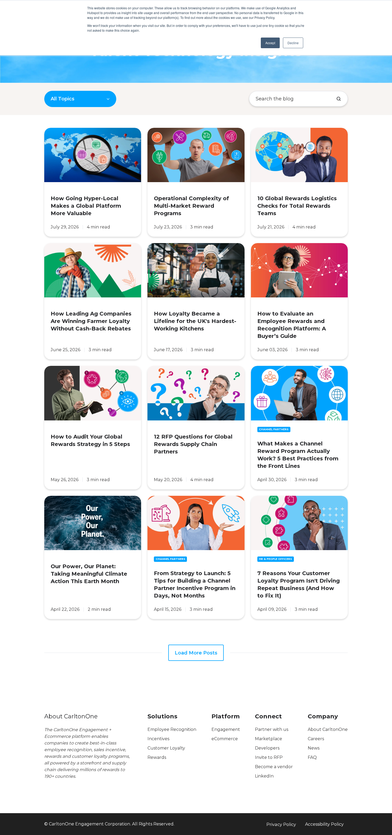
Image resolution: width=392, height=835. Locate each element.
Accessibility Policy (324, 824)
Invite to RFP (269, 757)
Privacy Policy (281, 824)
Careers (316, 738)
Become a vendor (274, 766)
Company (323, 716)
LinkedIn (264, 776)
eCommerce (224, 738)
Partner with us (271, 729)
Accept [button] (270, 42)
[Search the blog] (338, 98)
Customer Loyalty (166, 748)
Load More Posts (196, 653)
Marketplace (268, 738)
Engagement (225, 729)
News (313, 748)
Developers (267, 748)
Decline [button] (293, 42)
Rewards (156, 757)
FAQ (312, 757)
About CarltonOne (328, 729)
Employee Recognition (171, 729)
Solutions (162, 716)
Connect (268, 716)
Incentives (158, 738)
